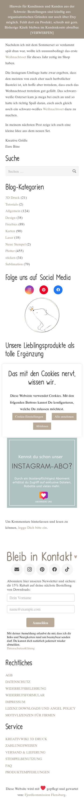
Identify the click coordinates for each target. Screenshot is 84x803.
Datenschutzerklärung (21, 648)
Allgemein (13, 210)
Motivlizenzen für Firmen (30, 715)
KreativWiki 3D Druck (26, 738)
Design (10, 217)
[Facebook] (58, 289)
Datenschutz (17, 681)
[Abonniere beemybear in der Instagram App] (42, 473)
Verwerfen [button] (42, 32)
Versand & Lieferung (25, 752)
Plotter (10, 250)
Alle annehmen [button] (64, 416)
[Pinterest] (43, 289)
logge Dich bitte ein (32, 527)
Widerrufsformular (25, 695)
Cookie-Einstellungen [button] (29, 416)
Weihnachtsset (15, 56)
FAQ (8, 765)
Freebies (11, 224)
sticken (10, 257)
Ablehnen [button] (42, 426)
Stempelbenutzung (23, 758)
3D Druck (12, 197)
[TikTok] (67, 569)
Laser (9, 237)
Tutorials (11, 204)
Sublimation (14, 264)
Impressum (15, 701)
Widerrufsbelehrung (25, 688)
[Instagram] (29, 289)
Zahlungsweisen (21, 745)
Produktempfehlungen (27, 772)
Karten (10, 230)
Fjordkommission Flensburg (45, 794)
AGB (9, 675)
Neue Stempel (15, 244)
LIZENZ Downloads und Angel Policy (40, 708)
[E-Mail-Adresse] (17, 569)
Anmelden (40, 622)
